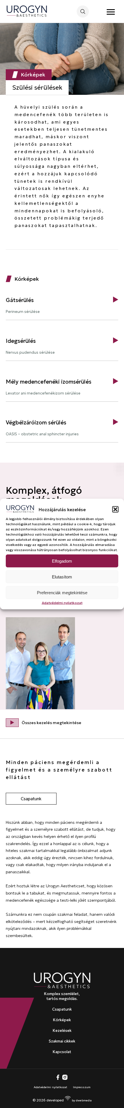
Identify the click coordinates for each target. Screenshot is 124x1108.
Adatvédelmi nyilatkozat (62, 603)
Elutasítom (62, 576)
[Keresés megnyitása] (83, 11)
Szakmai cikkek (62, 1041)
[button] (115, 509)
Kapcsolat (62, 1051)
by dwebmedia (82, 1100)
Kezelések (62, 1030)
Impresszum (82, 1087)
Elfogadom (62, 560)
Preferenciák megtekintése (62, 592)
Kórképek (62, 1019)
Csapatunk (31, 798)
